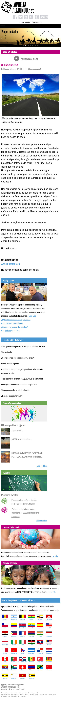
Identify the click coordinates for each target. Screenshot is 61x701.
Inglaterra (5, 644)
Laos (40, 644)
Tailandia (31, 670)
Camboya (49, 619)
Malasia (49, 644)
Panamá (40, 653)
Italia (22, 644)
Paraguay (49, 653)
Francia (22, 636)
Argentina (14, 619)
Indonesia (49, 636)
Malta (5, 653)
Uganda (5, 678)
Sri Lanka (49, 661)
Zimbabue (31, 678)
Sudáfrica (14, 670)
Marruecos (14, 653)
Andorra (5, 619)
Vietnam (22, 678)
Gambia (31, 636)
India (40, 636)
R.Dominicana (22, 661)
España (40, 628)
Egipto (5, 636)
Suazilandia (5, 670)
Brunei (40, 619)
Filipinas (13, 636)
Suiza (22, 670)
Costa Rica (22, 628)
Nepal (22, 653)
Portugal (13, 661)
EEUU (49, 628)
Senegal (31, 661)
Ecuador (31, 628)
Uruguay (13, 678)
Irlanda (14, 644)
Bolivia (31, 619)
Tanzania (40, 670)
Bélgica (22, 619)
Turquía (49, 670)
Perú (5, 661)
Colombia (14, 628)
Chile (5, 628)
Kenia (31, 644)
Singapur (40, 661)
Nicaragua (31, 653)
